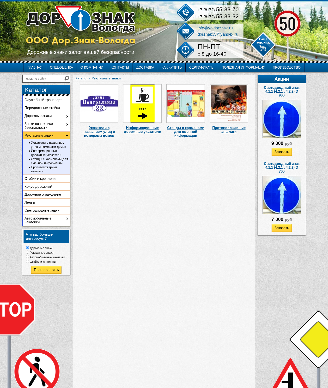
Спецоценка (61, 67)
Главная (35, 67)
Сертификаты (201, 67)
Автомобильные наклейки (37, 220)
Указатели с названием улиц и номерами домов (48, 145)
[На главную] (81, 26)
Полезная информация (243, 67)
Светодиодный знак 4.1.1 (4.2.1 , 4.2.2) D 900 (282, 91)
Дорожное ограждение (42, 194)
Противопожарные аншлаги (44, 169)
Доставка (145, 67)
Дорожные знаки (38, 116)
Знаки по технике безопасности (38, 125)
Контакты (120, 67)
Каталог (81, 78)
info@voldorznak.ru (215, 28)
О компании (91, 67)
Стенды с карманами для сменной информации (49, 161)
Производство (287, 67)
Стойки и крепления (40, 178)
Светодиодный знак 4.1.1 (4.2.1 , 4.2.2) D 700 (282, 167)
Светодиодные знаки (41, 210)
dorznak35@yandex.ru (218, 34)
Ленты (29, 202)
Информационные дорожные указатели (46, 153)
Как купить (172, 67)
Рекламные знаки (42, 252)
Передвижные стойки (42, 108)
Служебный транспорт (43, 100)
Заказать (281, 152)
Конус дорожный (38, 186)
